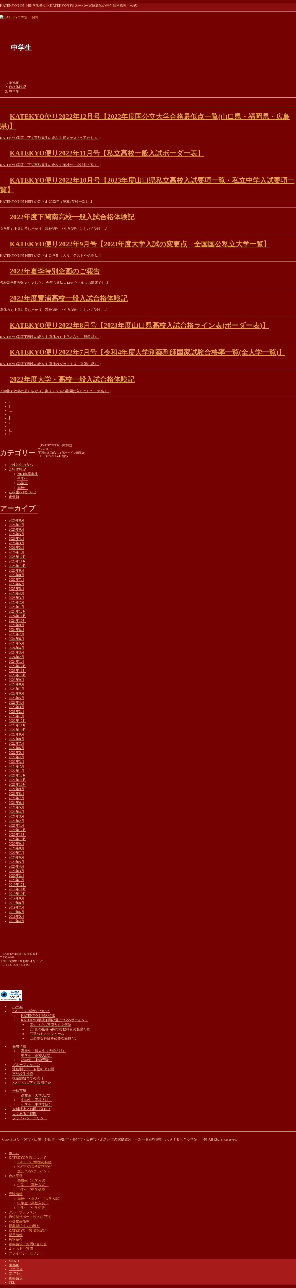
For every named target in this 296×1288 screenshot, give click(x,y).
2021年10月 (17, 784)
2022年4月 (16, 757)
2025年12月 (17, 557)
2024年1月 (16, 661)
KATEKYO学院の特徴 (38, 1015)
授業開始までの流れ (28, 1078)
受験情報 (19, 1046)
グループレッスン (26, 1064)
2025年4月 (16, 593)
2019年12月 (17, 884)
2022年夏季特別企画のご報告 (55, 271)
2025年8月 (16, 575)
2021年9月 (16, 789)
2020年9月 (16, 843)
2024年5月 (16, 643)
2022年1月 (16, 771)
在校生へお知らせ (22, 492)
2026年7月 (16, 525)
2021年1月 (16, 825)
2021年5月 (16, 807)
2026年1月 (16, 552)
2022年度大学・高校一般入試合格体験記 (72, 379)
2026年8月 (16, 520)
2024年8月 (16, 629)
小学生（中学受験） (36, 1060)
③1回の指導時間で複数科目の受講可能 (60, 1029)
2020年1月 (16, 880)
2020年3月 (16, 871)
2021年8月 (16, 793)
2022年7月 (16, 743)
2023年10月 (17, 675)
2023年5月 (16, 698)
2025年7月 (16, 579)
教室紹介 (16, 1239)
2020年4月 (16, 866)
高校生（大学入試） (36, 1095)
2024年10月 (17, 620)
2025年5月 (16, 588)
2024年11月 (17, 616)
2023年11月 (17, 670)
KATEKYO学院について (31, 1011)
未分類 (14, 497)
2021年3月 (16, 816)
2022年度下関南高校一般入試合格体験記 (72, 217)
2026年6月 (16, 529)
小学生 (22, 483)
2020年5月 (16, 862)
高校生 (22, 487)
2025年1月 (16, 607)
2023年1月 (16, 716)
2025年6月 (16, 584)
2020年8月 (16, 848)
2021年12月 (17, 775)
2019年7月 (16, 907)
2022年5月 (16, 752)
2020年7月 (16, 853)
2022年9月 (16, 734)
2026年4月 (16, 538)
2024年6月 (16, 639)
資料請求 (16, 1278)
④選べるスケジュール (47, 1034)
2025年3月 (16, 598)
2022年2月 (16, 766)
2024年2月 (16, 657)
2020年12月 (17, 830)
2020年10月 (17, 839)
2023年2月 (16, 711)
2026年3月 (16, 543)
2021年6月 (16, 802)
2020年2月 (16, 875)
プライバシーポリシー (29, 1118)
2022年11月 (17, 725)
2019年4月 (16, 921)
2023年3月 (16, 707)
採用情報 (16, 1235)
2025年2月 (16, 602)
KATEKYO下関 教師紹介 (31, 1083)
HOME (14, 1265)
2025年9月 (16, 570)
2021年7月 (16, 798)
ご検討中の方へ (21, 465)
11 (10, 430)
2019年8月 (16, 903)
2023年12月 (17, 666)
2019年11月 (17, 889)
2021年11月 (17, 780)
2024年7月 (16, 634)
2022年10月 (17, 730)
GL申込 (14, 1273)
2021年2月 (16, 821)
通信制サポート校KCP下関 (33, 1069)
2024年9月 (16, 625)
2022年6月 (16, 748)
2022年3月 (16, 761)
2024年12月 (17, 611)
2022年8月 (16, 739)
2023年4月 (16, 702)
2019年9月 (16, 898)
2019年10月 (17, 894)
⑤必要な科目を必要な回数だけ (54, 1038)
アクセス (16, 1269)
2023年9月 (16, 680)
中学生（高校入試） (36, 1055)
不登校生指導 (22, 1074)
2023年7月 (16, 689)
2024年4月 (16, 648)
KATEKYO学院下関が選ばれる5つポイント (54, 1020)
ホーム (17, 1006)
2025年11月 (17, 561)
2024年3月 (16, 652)
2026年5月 (16, 534)
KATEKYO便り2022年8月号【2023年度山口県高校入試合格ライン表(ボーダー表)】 (139, 325)
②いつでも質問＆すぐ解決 (50, 1024)
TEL (12, 1282)
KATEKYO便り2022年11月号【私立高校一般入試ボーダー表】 (107, 153)
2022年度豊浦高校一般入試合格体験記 (69, 298)
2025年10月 (17, 566)
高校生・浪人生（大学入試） (43, 1051)
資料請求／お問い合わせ (31, 1109)
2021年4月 (16, 812)
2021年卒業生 (27, 474)
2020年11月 (17, 834)
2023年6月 (16, 693)
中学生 (22, 478)
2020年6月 (16, 857)
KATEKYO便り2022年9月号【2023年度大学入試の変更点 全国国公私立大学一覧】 (140, 244)
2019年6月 (16, 912)
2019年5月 (16, 916)
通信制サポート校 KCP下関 (30, 1217)
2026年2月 (16, 547)
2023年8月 (16, 684)
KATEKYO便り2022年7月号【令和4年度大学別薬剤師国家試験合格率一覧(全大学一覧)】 (147, 352)
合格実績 (19, 1091)
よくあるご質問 (24, 1113)
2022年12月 (17, 720)
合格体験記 (17, 469)
